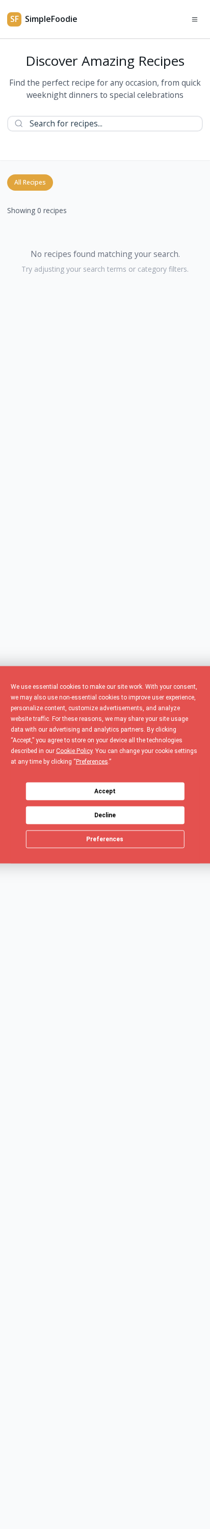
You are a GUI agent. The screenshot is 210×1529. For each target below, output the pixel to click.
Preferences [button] (92, 761)
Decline (105, 815)
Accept (105, 791)
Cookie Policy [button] (74, 750)
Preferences (104, 839)
